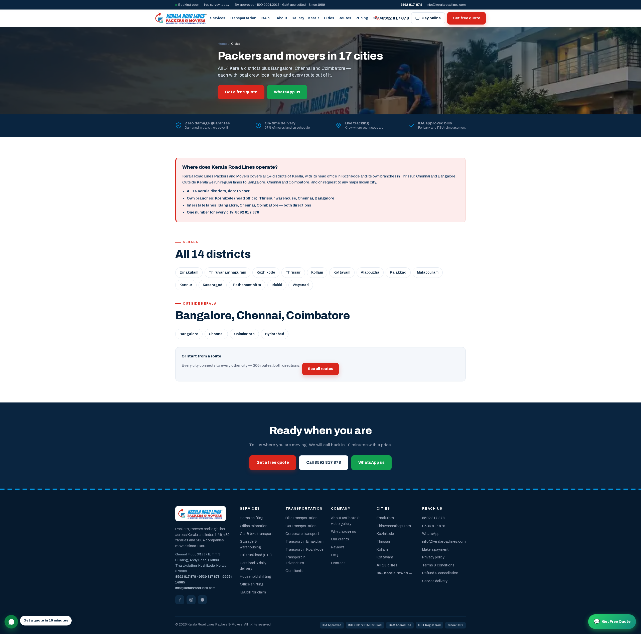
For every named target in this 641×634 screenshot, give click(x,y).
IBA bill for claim (253, 592)
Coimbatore (244, 334)
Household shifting (255, 576)
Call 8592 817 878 (323, 462)
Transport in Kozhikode (304, 549)
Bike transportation (301, 518)
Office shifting (251, 584)
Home (222, 44)
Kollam (317, 272)
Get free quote (466, 18)
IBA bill (266, 18)
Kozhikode (266, 272)
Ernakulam (189, 272)
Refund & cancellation (440, 573)
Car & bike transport (256, 534)
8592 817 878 (395, 18)
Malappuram (427, 272)
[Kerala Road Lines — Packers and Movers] (181, 18)
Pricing (362, 18)
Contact (338, 563)
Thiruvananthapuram (227, 272)
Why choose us (343, 531)
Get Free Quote (612, 621)
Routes (345, 18)
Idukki (277, 285)
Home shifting (251, 518)
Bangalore (189, 334)
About (282, 18)
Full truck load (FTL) (256, 555)
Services (217, 18)
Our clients (294, 571)
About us (338, 518)
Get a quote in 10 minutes (46, 620)
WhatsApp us (287, 92)
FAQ (334, 555)
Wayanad (301, 285)
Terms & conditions (438, 565)
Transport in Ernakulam (304, 541)
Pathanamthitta (247, 285)
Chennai (216, 334)
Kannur (186, 285)
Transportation (243, 18)
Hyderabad (274, 334)
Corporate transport (302, 534)
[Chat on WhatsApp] (11, 621)
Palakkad (398, 272)
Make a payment (435, 549)
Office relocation (253, 526)
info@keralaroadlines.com (446, 5)
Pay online (431, 18)
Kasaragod (212, 285)
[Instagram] (191, 599)
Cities (329, 18)
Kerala (314, 18)
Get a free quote (241, 92)
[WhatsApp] (202, 599)
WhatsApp (430, 534)
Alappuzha (370, 272)
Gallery (297, 18)
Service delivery (434, 581)
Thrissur (293, 272)
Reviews (338, 547)
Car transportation (300, 526)
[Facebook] (179, 599)
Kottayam (342, 272)
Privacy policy (433, 557)
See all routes (320, 369)
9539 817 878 (209, 576)
